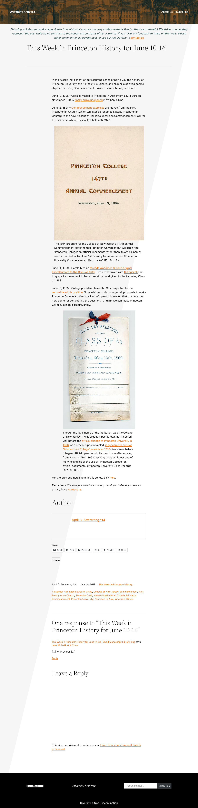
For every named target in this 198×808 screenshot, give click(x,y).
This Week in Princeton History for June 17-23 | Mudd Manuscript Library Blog (93, 642)
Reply (55, 658)
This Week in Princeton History (115, 584)
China (89, 591)
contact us (74, 489)
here (112, 477)
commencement (128, 591)
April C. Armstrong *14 (88, 520)
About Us (167, 11)
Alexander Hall (60, 591)
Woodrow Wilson (124, 599)
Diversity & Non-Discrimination (99, 803)
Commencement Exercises (87, 107)
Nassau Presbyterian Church (109, 595)
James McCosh (84, 595)
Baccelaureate (77, 591)
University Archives (22, 11)
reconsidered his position (67, 292)
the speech (131, 272)
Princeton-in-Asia (104, 599)
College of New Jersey (105, 591)
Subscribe (182, 11)
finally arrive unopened (89, 99)
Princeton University (82, 599)
